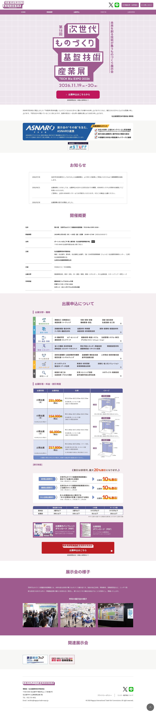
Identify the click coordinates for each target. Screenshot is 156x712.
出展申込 (76, 12)
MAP (93, 241)
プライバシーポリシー (105, 695)
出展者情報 (131, 12)
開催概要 (49, 12)
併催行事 (103, 12)
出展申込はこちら (78, 550)
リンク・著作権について (125, 695)
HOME (23, 12)
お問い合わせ (147, 5)
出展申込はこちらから (79, 94)
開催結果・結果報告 (130, 5)
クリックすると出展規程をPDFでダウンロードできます (103, 530)
